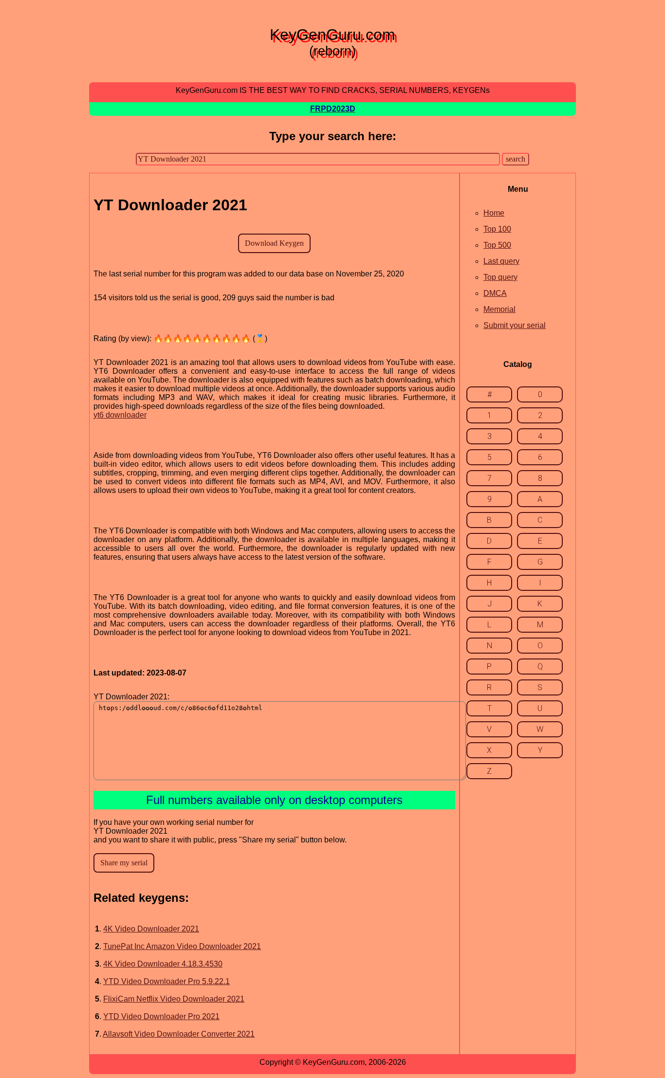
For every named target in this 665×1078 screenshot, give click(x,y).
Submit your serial (514, 325)
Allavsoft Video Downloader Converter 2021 (179, 1034)
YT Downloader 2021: (131, 697)
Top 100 (497, 229)
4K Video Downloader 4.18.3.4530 (162, 964)
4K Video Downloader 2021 (151, 929)
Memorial (499, 309)
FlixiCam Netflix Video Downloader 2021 (173, 999)
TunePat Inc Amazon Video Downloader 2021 (182, 946)
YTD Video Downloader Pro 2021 (161, 1016)
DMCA (495, 293)
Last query (501, 261)
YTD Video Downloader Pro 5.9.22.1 (166, 981)
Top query (500, 277)
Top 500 (497, 245)
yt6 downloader (120, 415)
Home (493, 213)
